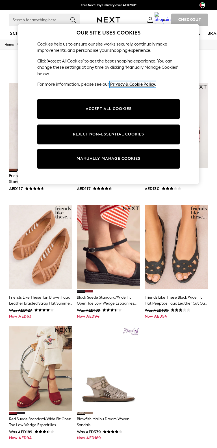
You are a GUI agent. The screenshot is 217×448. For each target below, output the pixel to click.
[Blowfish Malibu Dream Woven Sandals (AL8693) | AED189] (108, 368)
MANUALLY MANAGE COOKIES (108, 158)
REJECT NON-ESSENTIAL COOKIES (108, 134)
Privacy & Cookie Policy (132, 84)
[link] (150, 20)
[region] (108, 104)
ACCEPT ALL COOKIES (109, 108)
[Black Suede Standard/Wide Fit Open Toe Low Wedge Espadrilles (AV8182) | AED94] (108, 247)
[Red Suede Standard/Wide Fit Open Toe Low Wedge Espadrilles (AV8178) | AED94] (40, 368)
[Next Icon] (108, 20)
